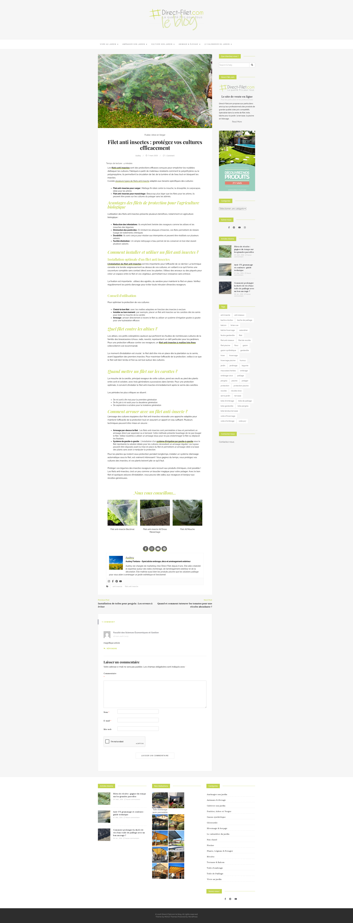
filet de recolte (244, 340)
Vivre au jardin (108, 44)
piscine (234, 381)
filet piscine (225, 345)
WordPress (192, 917)
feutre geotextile (228, 335)
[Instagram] (152, 549)
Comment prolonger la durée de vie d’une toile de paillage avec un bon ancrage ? (129, 833)
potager (245, 381)
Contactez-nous (226, 442)
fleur (236, 345)
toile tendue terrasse (229, 411)
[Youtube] (158, 549)
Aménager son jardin (134, 44)
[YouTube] (239, 227)
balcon (223, 325)
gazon (245, 345)
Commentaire (110, 675)
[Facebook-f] (145, 549)
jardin (223, 366)
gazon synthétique (228, 350)
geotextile (244, 350)
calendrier (243, 330)
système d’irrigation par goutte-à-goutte (175, 441)
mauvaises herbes (228, 371)
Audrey (138, 156)
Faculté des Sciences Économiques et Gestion (136, 632)
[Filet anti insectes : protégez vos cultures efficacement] (155, 91)
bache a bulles (227, 320)
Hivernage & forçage (217, 828)
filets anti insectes (121, 168)
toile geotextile (227, 406)
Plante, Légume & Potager (220, 851)
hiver (223, 355)
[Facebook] (113, 581)
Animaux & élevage (189, 44)
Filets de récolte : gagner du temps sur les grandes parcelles (244, 249)
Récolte (210, 856)
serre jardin (225, 396)
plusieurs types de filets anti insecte (132, 181)
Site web (107, 729)
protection (225, 386)
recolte (224, 391)
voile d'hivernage (228, 416)
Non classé (212, 839)
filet (240, 335)
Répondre (112, 648)
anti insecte (117, 586)
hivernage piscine (228, 360)
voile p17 (242, 421)
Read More (237, 122)
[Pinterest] (164, 549)
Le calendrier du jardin (217, 44)
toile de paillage (245, 401)
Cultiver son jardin (162, 44)
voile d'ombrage (227, 421)
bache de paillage (244, 320)
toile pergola (243, 406)
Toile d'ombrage (215, 868)
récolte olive (236, 391)
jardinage (233, 366)
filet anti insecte (131, 586)
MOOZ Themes (171, 917)
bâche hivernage (228, 330)
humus (243, 360)
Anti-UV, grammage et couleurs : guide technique (243, 268)
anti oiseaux (239, 315)
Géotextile (212, 822)
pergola (224, 381)
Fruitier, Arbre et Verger (155, 135)
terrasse (237, 396)
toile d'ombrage (227, 401)
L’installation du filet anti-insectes (124, 264)
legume (245, 366)
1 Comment (169, 156)
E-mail (107, 721)
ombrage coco (227, 376)
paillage (240, 376)
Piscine (210, 845)
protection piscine (241, 386)
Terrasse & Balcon (215, 862)
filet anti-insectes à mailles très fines (177, 342)
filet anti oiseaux (227, 340)
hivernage (233, 355)
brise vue (234, 325)
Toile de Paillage (215, 873)
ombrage (244, 371)
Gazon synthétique (216, 817)
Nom (106, 712)
